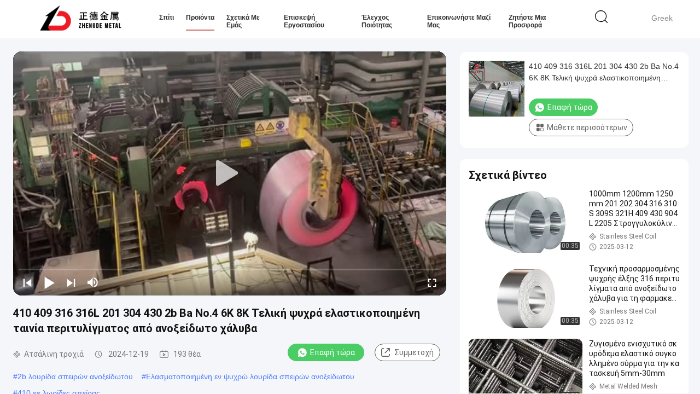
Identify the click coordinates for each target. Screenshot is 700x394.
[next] (71, 282)
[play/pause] (49, 282)
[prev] (27, 282)
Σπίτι (166, 17)
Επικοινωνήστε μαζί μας (459, 21)
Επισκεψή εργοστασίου (304, 21)
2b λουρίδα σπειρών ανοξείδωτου (75, 376)
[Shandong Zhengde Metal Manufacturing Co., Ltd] (80, 19)
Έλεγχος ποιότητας (376, 21)
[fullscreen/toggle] (432, 282)
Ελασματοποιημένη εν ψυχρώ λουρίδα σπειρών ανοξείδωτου (250, 376)
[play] (229, 173)
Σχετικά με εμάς (243, 21)
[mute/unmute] (93, 282)
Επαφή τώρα (332, 352)
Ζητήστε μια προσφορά (527, 21)
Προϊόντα (200, 17)
